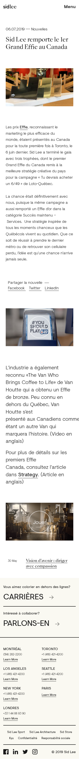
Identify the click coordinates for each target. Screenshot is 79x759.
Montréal (12, 648)
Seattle (48, 668)
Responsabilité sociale (55, 738)
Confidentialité (27, 738)
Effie (24, 127)
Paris (46, 688)
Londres (11, 707)
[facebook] (6, 751)
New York (12, 688)
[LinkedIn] (15, 751)
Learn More (10, 659)
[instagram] (35, 751)
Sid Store (66, 732)
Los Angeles (14, 668)
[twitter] (25, 751)
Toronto (50, 648)
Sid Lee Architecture (42, 732)
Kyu (11, 738)
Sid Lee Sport (16, 732)
